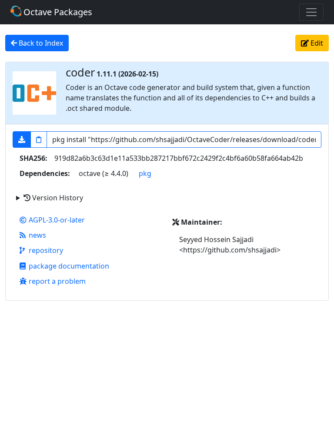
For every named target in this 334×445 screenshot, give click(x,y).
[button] (22, 139)
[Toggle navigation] (311, 12)
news (37, 235)
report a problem (57, 281)
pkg (145, 173)
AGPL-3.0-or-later (57, 220)
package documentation (69, 266)
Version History (56, 198)
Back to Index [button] (40, 43)
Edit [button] (316, 43)
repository (46, 250)
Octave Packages (56, 12)
